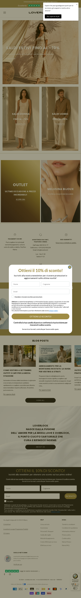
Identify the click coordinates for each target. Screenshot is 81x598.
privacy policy (53, 310)
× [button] (76, 4)
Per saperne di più (53, 16)
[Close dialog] (69, 267)
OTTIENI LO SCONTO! (40, 316)
